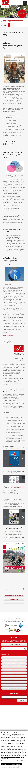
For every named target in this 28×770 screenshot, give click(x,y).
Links (14, 682)
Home (4, 20)
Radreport (7, 531)
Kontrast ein (4, 25)
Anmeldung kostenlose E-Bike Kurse (22, 14)
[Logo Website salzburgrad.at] (19, 351)
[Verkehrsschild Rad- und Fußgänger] (15, 275)
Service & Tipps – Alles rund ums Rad (14, 595)
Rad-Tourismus (14, 667)
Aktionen (14, 660)
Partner (14, 679)
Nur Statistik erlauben (16, 764)
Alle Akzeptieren (5, 764)
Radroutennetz (14, 603)
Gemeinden (14, 673)
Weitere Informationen (8, 335)
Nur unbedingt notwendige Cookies (10, 767)
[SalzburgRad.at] (5, 4)
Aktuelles (14, 676)
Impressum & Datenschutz (14, 688)
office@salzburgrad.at (14, 644)
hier (11, 448)
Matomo (23, 760)
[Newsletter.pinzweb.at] (14, 699)
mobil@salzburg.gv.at (17, 487)
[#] (18, 465)
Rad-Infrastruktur (14, 670)
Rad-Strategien (14, 599)
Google (18, 760)
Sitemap (14, 685)
